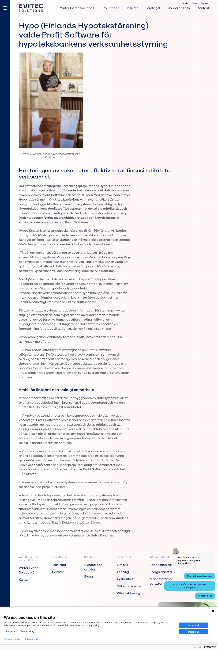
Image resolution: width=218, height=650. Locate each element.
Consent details (12, 639)
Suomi (195, 3)
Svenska (205, 3)
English (185, 3)
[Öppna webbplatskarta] (5, 8)
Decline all (193, 631)
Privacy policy (32, 639)
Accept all (193, 625)
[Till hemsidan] (31, 8)
